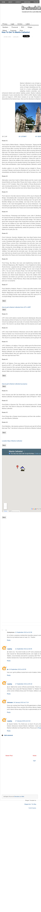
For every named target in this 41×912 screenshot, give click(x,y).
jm (8, 669)
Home (3, 2)
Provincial (15, 27)
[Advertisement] (10, 87)
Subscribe (27, 2)
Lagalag (9, 649)
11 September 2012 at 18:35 (23, 649)
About (10, 2)
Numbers (5, 27)
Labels (28, 24)
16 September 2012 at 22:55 (17, 669)
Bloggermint (27, 804)
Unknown (10, 702)
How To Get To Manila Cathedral (16, 32)
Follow (36, 2)
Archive (19, 24)
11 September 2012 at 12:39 (23, 632)
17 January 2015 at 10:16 (22, 721)
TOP (34, 761)
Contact (18, 2)
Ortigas (30, 27)
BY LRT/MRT (23, 136)
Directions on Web (19, 796)
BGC (22, 27)
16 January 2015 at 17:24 (21, 702)
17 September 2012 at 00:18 (23, 684)
